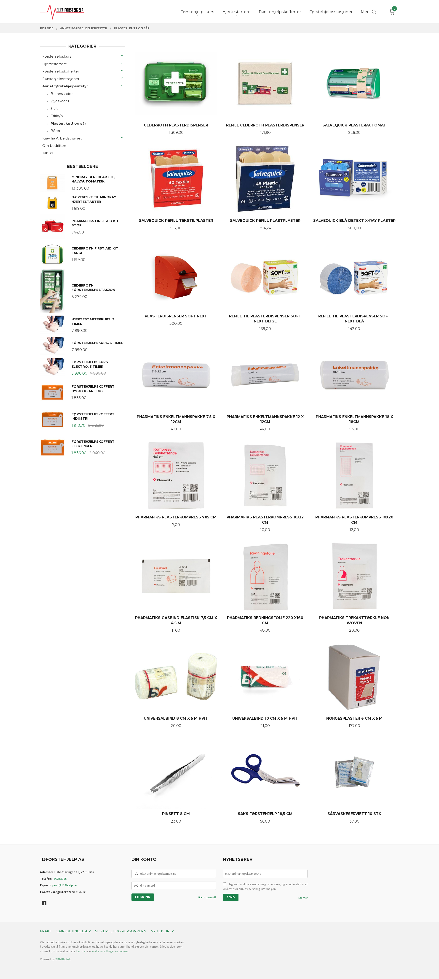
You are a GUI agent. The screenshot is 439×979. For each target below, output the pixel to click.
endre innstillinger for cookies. (110, 951)
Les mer (303, 897)
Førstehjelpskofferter (60, 71)
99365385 (60, 879)
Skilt (54, 108)
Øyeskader (60, 101)
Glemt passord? (207, 897)
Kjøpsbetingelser (73, 931)
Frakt (45, 931)
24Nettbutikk (63, 959)
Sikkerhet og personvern (120, 931)
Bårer (55, 131)
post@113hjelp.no (64, 885)
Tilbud (47, 153)
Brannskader (62, 93)
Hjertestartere (54, 64)
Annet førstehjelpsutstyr (65, 86)
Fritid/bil (57, 116)
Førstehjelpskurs (56, 56)
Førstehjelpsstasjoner (60, 79)
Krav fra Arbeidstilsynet (62, 138)
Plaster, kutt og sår (68, 123)
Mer (365, 11)
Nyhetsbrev (162, 931)
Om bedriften (54, 145)
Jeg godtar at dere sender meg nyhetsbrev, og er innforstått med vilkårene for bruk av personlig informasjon (265, 886)
